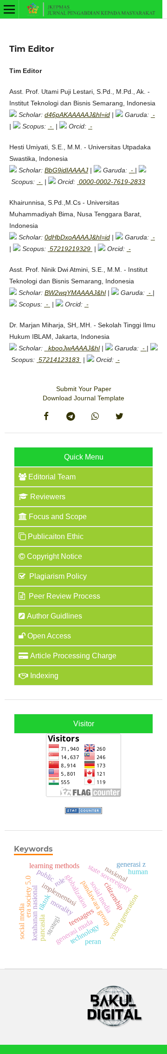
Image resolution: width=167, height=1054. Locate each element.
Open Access (49, 636)
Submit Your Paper (83, 388)
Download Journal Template (83, 398)
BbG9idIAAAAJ (66, 170)
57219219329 (70, 248)
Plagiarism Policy (57, 576)
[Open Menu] (9, 9)
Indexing (44, 676)
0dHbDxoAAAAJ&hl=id (77, 237)
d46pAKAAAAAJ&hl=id (77, 114)
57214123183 (59, 359)
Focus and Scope (58, 517)
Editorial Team (52, 477)
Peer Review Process (63, 596)
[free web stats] (83, 811)
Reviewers (47, 497)
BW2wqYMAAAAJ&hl (75, 292)
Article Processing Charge (73, 656)
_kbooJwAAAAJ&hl (72, 348)
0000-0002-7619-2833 (111, 181)
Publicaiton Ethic (56, 536)
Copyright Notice (54, 556)
